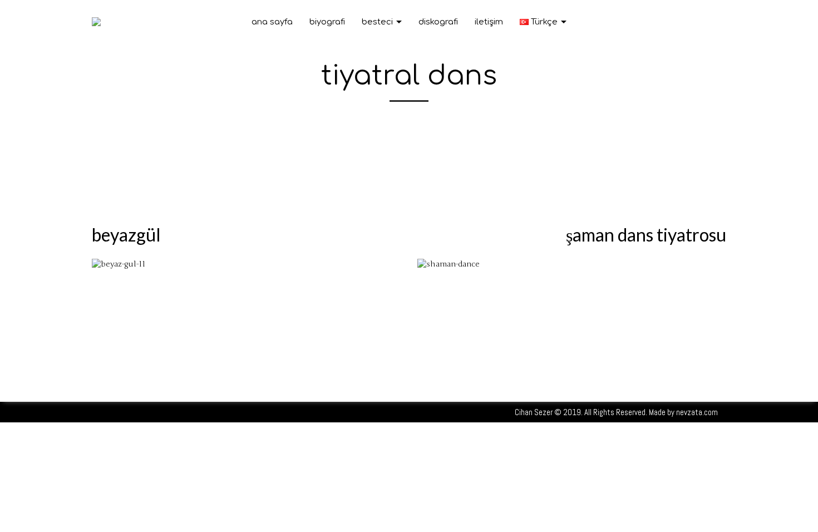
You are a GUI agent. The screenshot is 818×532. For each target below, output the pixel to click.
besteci (378, 22)
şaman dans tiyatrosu (646, 234)
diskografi (438, 22)
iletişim (489, 22)
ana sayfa (272, 22)
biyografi (327, 22)
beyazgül (126, 234)
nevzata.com (697, 412)
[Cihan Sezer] (96, 21)
